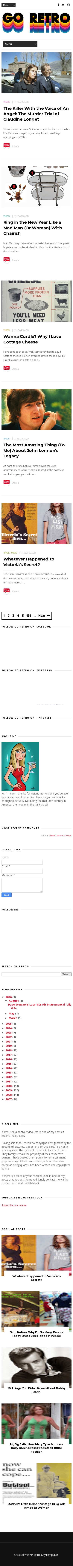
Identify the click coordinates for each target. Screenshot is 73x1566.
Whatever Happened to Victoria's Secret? (36, 1278)
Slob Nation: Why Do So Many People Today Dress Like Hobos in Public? (36, 1334)
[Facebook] (58, 4)
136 (29, 615)
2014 (9, 1068)
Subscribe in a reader (14, 1205)
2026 (9, 997)
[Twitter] (63, 4)
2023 (9, 1032)
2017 (9, 1055)
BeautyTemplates (48, 1554)
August (14, 1001)
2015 (9, 1063)
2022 (9, 1037)
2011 (9, 1081)
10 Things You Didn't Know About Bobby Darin (36, 1390)
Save (6, 145)
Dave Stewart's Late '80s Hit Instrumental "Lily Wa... (39, 1006)
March (13, 1018)
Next (41, 615)
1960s (6, 102)
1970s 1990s (10, 553)
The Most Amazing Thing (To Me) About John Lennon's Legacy (34, 450)
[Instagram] (68, 4)
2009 (9, 1090)
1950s (6, 330)
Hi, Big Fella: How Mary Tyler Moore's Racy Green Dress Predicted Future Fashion (36, 1447)
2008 (9, 1094)
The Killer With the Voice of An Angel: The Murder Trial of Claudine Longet (36, 114)
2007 (9, 1099)
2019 (9, 1046)
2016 (9, 1059)
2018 (9, 1050)
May (12, 1013)
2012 (9, 1077)
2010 (9, 1086)
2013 (9, 1072)
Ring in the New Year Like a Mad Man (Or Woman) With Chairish (32, 228)
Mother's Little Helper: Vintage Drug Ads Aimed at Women (36, 1505)
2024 (9, 1028)
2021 (9, 1041)
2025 (9, 1023)
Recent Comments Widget (60, 835)
